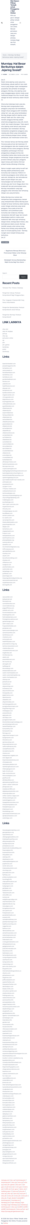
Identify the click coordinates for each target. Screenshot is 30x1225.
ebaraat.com (6, 388)
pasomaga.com (7, 576)
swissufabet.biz (7, 419)
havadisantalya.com (8, 372)
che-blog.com (6, 870)
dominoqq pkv (21, 1180)
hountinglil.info (7, 879)
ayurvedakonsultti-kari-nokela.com (13, 480)
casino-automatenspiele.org (11, 675)
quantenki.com (7, 1033)
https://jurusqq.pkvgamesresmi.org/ (12, 1211)
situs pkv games (9, 1184)
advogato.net (6, 664)
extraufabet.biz (7, 428)
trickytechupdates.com (9, 804)
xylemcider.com (7, 569)
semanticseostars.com (9, 933)
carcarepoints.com (8, 520)
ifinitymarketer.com (8, 1123)
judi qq (4, 333)
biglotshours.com (7, 399)
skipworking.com (7, 686)
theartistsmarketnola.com (10, 760)
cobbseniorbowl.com (9, 491)
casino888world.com (9, 1078)
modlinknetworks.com (9, 1127)
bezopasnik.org (7, 731)
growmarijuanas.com (9, 937)
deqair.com (6, 526)
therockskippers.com (9, 775)
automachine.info (7, 1000)
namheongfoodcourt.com (10, 766)
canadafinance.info (8, 749)
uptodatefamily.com (8, 551)
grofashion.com (7, 1138)
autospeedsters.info (8, 1002)
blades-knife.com (7, 989)
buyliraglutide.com (8, 401)
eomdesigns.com (7, 1018)
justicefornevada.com (9, 948)
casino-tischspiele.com (9, 677)
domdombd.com (7, 1111)
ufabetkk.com (6, 699)
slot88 (20, 1207)
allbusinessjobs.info (8, 841)
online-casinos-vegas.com (10, 795)
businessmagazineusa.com (10, 1035)
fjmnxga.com (6, 733)
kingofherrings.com (8, 708)
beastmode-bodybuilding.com (12, 848)
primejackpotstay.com (9, 1147)
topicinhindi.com (7, 834)
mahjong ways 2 (6, 1191)
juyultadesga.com (8, 502)
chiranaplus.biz (7, 762)
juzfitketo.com (7, 573)
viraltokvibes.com (8, 648)
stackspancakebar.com (9, 764)
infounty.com (6, 509)
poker (4, 349)
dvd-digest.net (7, 758)
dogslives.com (7, 977)
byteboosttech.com (8, 392)
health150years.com (8, 641)
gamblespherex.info (8, 1013)
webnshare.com (7, 939)
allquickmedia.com (8, 702)
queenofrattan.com (8, 982)
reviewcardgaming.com (9, 1051)
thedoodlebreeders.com (10, 522)
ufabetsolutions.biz (8, 433)
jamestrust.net (6, 682)
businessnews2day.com (9, 1042)
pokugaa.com (6, 1149)
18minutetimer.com (8, 930)
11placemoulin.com (8, 892)
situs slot (5, 329)
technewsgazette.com (9, 704)
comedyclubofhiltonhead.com (11, 1062)
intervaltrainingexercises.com (11, 1085)
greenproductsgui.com (9, 921)
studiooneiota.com (8, 993)
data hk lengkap (7, 331)
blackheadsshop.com (9, 1056)
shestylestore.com (8, 1161)
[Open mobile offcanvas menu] (20, 23)
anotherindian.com (8, 567)
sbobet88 (20, 1198)
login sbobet (12, 1198)
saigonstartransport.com (10, 735)
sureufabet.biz (7, 442)
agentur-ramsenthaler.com (10, 1015)
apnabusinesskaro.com (9, 816)
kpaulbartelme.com (8, 1060)
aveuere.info (6, 917)
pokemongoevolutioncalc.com (12, 1140)
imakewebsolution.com (9, 868)
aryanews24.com (7, 484)
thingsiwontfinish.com (9, 1163)
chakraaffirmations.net (9, 881)
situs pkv (18, 1184)
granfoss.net (6, 778)
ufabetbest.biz (7, 439)
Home (4, 55)
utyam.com (6, 555)
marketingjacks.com (8, 800)
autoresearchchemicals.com (11, 813)
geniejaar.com (6, 888)
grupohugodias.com (8, 524)
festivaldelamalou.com (9, 617)
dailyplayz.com (7, 1114)
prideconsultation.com (9, 877)
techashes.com (7, 368)
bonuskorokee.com (8, 1102)
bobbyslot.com (7, 890)
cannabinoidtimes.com (9, 919)
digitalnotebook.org (8, 904)
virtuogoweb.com (8, 397)
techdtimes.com (7, 375)
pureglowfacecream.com (10, 706)
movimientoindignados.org (10, 547)
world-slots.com (7, 866)
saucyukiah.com (7, 597)
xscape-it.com (7, 486)
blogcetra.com (7, 968)
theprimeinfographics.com (10, 1067)
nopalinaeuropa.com (8, 582)
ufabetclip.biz (6, 410)
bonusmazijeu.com (8, 1098)
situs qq (5, 336)
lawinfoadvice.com (8, 538)
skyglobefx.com (7, 1011)
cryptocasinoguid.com (9, 468)
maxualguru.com (7, 906)
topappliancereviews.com (10, 802)
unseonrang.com (7, 964)
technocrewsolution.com (10, 646)
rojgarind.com (6, 926)
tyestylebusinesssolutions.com (12, 1087)
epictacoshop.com (8, 742)
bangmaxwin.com (8, 737)
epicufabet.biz (7, 448)
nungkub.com (6, 564)
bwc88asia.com (7, 513)
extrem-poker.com (8, 515)
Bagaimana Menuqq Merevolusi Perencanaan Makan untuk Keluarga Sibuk (15, 253)
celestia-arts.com (8, 610)
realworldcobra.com (8, 997)
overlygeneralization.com (10, 942)
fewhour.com (6, 928)
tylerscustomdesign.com (10, 630)
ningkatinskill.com (8, 531)
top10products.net (8, 843)
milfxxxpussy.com (8, 549)
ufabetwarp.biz (7, 408)
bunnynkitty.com (7, 728)
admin (5, 74)
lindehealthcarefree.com (10, 839)
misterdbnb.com (7, 1080)
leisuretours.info (7, 951)
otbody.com (6, 679)
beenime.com (6, 1071)
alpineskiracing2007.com (10, 782)
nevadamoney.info (8, 751)
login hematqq (12, 1205)
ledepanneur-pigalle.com (10, 755)
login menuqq (15, 1202)
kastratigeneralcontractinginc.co (12, 473)
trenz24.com (6, 684)
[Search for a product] (2, 23)
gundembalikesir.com (9, 379)
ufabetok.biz (6, 453)
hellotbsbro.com (7, 953)
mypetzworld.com (8, 506)
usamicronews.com (8, 1136)
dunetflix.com (6, 544)
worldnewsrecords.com (9, 1044)
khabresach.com (7, 809)
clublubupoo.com (7, 1096)
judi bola (9, 1187)
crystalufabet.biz (7, 451)
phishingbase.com (8, 1143)
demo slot (23, 1189)
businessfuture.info (8, 852)
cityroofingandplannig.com (10, 497)
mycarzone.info (7, 1026)
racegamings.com (8, 1145)
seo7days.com (7, 717)
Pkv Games (24, 74)
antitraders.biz (7, 482)
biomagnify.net (7, 585)
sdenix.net (5, 657)
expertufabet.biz (7, 413)
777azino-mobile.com (9, 489)
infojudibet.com (7, 855)
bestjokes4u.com (7, 884)
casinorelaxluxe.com (8, 1107)
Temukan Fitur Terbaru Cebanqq (12, 288)
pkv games (5, 242)
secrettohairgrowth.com (10, 724)
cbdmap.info (6, 857)
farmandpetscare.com (9, 955)
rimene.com (6, 753)
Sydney (5, 1223)
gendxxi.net (6, 1022)
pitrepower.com (7, 787)
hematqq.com (5, 1202)
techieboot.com (7, 377)
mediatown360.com (8, 789)
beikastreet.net (7, 599)
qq (3, 340)
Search (4, 273)
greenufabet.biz (7, 424)
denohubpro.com (7, 986)
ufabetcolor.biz (7, 426)
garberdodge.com (8, 621)
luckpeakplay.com (8, 1134)
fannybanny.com (7, 1120)
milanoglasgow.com (8, 769)
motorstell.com (7, 639)
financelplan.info (7, 850)
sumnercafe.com (7, 542)
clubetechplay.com (8, 1109)
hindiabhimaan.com (8, 807)
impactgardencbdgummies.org (12, 578)
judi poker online (7, 338)
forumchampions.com (9, 612)
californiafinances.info (9, 746)
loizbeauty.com (7, 688)
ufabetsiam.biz (7, 417)
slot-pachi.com (7, 910)
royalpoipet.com (7, 1089)
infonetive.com (7, 740)
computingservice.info (9, 957)
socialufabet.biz (7, 435)
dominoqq (5, 351)
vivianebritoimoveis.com (10, 650)
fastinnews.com (7, 1118)
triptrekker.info (7, 1020)
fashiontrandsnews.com (9, 464)
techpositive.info (7, 962)
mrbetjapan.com (7, 711)
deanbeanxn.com (7, 859)
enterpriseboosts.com (9, 670)
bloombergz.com (7, 668)
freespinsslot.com (8, 913)
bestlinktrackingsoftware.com (11, 1094)
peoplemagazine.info (9, 366)
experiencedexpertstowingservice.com (14, 1053)
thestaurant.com (7, 1091)
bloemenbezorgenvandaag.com (12, 722)
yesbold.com (6, 384)
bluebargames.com (8, 615)
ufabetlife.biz (6, 430)
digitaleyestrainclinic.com (10, 791)
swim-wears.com (7, 623)
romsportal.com (7, 1156)
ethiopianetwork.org (8, 944)
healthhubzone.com (8, 386)
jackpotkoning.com (8, 1125)
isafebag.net (6, 666)
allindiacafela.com (8, 780)
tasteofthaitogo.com (8, 726)
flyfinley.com (6, 875)
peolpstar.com (7, 628)
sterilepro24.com (7, 1047)
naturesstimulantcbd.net (10, 580)
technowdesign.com (8, 493)
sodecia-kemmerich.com (10, 1073)
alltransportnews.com (9, 462)
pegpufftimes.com (8, 608)
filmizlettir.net (6, 601)
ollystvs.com (6, 973)
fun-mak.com (6, 1076)
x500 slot (8, 1189)
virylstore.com (7, 637)
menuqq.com (5, 1180)
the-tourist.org (7, 661)
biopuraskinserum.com (9, 744)
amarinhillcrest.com (8, 659)
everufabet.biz (7, 455)
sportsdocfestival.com (9, 1158)
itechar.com (6, 381)
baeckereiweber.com (9, 363)
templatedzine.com (8, 535)
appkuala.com (6, 715)
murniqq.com (16, 1200)
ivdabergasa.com (7, 500)
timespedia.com (7, 693)
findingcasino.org (7, 995)
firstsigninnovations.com (10, 619)
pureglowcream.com (8, 720)
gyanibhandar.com (8, 406)
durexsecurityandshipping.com (12, 495)
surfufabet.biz (6, 437)
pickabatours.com (8, 846)
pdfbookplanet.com (8, 980)
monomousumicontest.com (11, 1006)
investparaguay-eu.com (9, 511)
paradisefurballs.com (9, 915)
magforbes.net (7, 653)
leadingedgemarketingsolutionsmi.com (14, 471)
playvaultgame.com (8, 1152)
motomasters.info (8, 1024)
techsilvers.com (7, 529)
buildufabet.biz (7, 459)
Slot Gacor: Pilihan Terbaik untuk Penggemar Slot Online (14, 7)
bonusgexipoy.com (8, 1105)
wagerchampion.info (8, 1004)
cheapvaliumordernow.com (11, 1069)
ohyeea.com (6, 560)
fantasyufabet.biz (8, 415)
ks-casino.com (7, 518)
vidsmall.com (6, 1040)
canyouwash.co (7, 370)
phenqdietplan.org (8, 540)
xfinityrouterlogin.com (9, 798)
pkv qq (13, 1180)
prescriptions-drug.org (9, 644)
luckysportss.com (8, 1132)
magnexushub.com (8, 395)
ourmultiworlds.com (8, 603)
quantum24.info (7, 1031)
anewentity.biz (7, 713)
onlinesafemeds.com (8, 404)
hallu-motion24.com (8, 773)
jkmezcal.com (6, 1082)
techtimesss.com (7, 635)
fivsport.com (6, 533)
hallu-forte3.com (7, 771)
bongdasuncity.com (8, 908)
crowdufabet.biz (7, 457)
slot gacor (19, 1187)
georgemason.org (8, 832)
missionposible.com (8, 793)
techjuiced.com (7, 390)
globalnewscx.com (8, 975)
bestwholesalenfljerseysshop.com (13, 475)
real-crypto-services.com (10, 504)
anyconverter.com (8, 690)
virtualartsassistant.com (10, 1064)
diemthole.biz (6, 697)
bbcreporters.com (8, 466)
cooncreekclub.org (8, 606)
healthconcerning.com (9, 924)
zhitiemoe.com (7, 562)
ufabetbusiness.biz (8, 422)
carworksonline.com (8, 632)
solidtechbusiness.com (9, 1049)
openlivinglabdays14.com (10, 477)
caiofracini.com (7, 959)
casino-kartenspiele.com (10, 673)
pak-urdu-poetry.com (9, 966)
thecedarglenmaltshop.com (11, 830)
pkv (3, 342)
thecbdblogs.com (8, 811)
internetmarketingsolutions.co (11, 971)
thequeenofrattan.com (9, 984)
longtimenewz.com (8, 1129)
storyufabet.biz (7, 446)
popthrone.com (7, 863)
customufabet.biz (8, 444)
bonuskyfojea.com (8, 1100)
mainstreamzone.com (9, 935)
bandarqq (5, 347)
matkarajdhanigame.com (10, 861)
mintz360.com (7, 895)
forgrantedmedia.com (9, 626)
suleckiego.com (7, 818)
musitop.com (6, 553)
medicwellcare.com (8, 1038)
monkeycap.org (7, 655)
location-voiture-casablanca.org (12, 1058)
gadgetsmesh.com (8, 946)
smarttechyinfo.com (8, 901)
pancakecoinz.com (8, 872)
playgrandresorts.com (9, 1154)
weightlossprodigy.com (9, 899)
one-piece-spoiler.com (9, 991)
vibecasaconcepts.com (9, 1029)
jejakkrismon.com (8, 695)
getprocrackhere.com (9, 1116)
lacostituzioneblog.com (9, 558)
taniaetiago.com (7, 571)
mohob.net (5, 897)
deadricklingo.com (8, 1009)
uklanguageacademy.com (10, 837)
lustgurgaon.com (7, 886)
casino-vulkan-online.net (10, 784)
